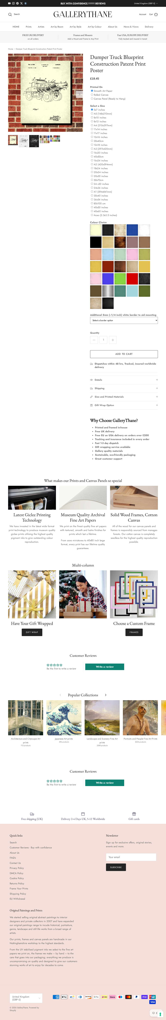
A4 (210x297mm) (103, 128)
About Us (112, 29)
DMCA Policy (16, 876)
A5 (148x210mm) (103, 116)
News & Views (131, 29)
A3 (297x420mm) (103, 151)
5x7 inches (99, 112)
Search (13, 845)
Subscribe (116, 870)
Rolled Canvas (101, 97)
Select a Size (97, 108)
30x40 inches (101, 198)
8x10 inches (100, 120)
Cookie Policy (17, 881)
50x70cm (98, 183)
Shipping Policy (18, 896)
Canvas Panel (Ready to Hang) (109, 101)
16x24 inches (101, 163)
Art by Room (57, 29)
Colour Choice (98, 225)
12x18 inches (100, 148)
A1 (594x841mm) (103, 194)
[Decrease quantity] (94, 343)
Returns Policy (17, 886)
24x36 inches (101, 190)
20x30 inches (101, 179)
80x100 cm (100, 206)
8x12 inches (100, 124)
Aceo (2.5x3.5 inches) (105, 218)
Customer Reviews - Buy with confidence (31, 850)
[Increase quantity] (113, 343)
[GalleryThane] (83, 17)
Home (10, 51)
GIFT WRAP (32, 635)
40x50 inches (101, 210)
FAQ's (13, 860)
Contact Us (15, 866)
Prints (28, 29)
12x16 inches (100, 140)
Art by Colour (94, 29)
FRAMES (134, 635)
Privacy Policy (17, 871)
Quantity (94, 335)
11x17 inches (100, 136)
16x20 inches (101, 155)
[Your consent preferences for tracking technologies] (160, 1014)
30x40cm (99, 144)
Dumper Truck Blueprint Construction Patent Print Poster (39, 51)
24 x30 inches (101, 187)
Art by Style (75, 29)
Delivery (149, 29)
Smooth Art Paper (103, 93)
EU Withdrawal (17, 901)
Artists (41, 29)
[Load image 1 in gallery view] (45, 95)
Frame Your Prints (19, 891)
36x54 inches (101, 202)
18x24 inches (101, 171)
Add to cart (124, 357)
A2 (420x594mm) (103, 167)
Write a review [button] (105, 669)
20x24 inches (101, 175)
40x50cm (99, 159)
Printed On (96, 90)
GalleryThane (22, 1010)
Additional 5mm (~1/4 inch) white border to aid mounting (123, 318)
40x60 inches (101, 214)
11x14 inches (100, 132)
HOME (16, 29)
